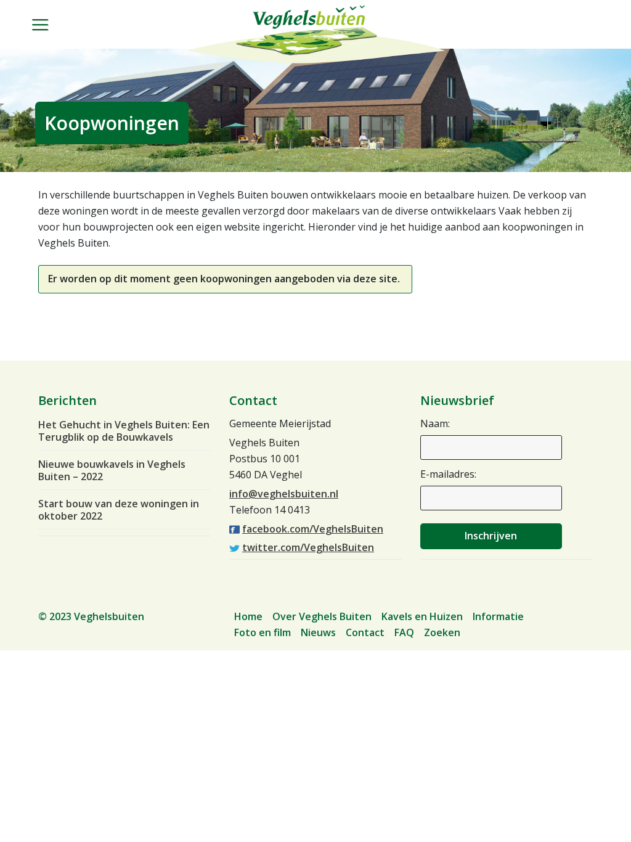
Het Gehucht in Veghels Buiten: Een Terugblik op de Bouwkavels (124, 431)
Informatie (498, 616)
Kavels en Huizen (422, 616)
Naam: (435, 423)
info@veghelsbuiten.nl (283, 494)
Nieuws (318, 632)
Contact (365, 632)
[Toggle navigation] (47, 34)
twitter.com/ (308, 547)
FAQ (404, 632)
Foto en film (262, 632)
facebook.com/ (312, 529)
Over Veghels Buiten (322, 616)
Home (248, 616)
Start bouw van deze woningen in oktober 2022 (118, 510)
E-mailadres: (448, 474)
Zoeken (442, 632)
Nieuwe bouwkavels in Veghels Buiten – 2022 (111, 470)
